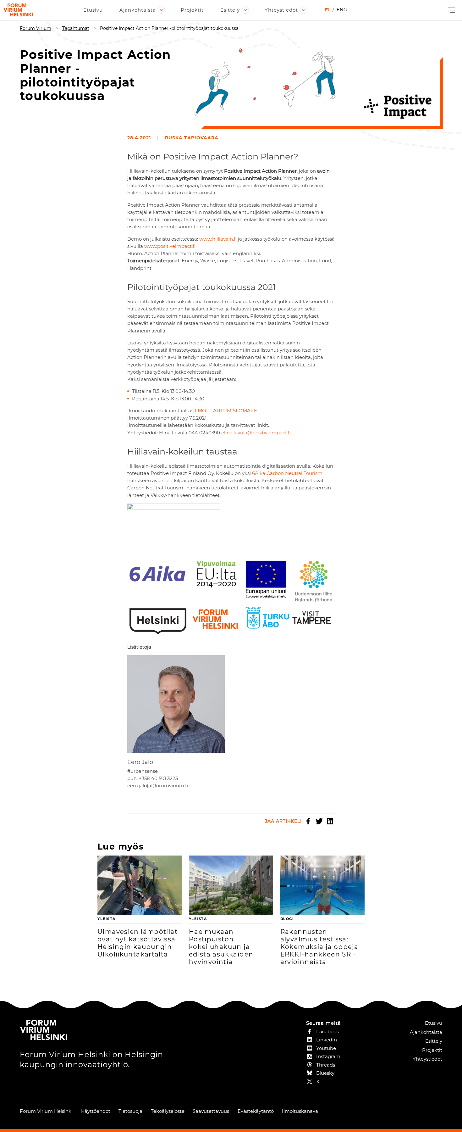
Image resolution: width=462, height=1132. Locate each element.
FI (327, 10)
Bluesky (325, 1073)
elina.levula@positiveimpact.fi (256, 433)
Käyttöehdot (95, 1111)
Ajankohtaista (137, 10)
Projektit (192, 10)
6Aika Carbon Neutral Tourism (287, 473)
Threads (325, 1065)
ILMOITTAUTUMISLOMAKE (225, 411)
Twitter (319, 821)
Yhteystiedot (281, 10)
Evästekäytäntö (256, 1111)
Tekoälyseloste (167, 1111)
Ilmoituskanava (300, 1111)
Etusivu (93, 10)
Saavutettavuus (211, 1111)
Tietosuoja (130, 1111)
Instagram (328, 1056)
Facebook (308, 821)
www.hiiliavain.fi (218, 239)
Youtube (326, 1048)
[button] (451, 10)
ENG (342, 10)
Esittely (230, 10)
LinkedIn (330, 821)
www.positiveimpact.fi (169, 246)
